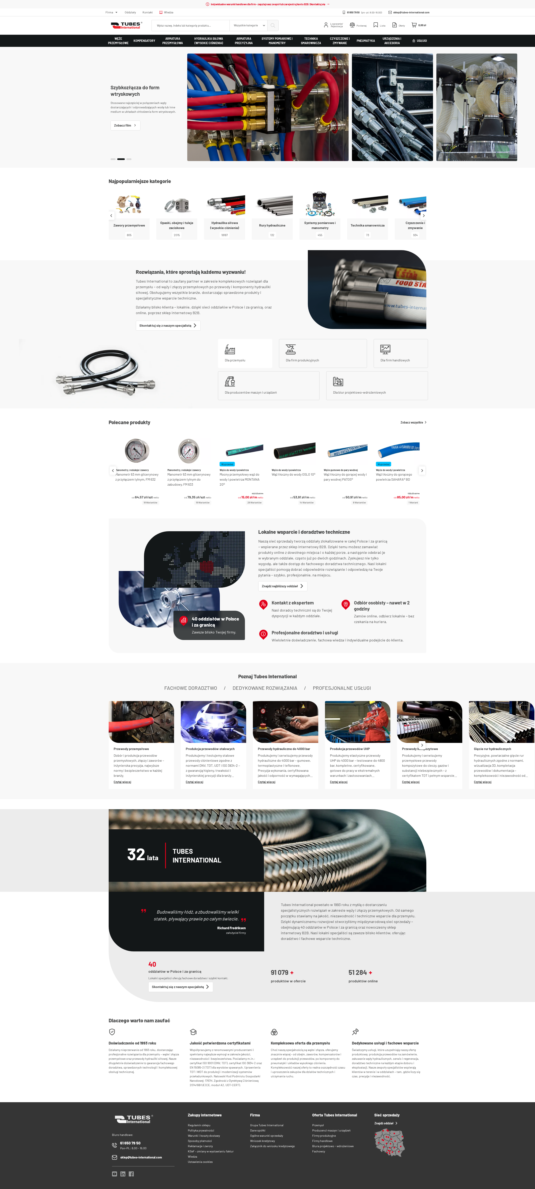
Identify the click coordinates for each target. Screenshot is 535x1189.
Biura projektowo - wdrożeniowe (333, 1146)
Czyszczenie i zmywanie (340, 41)
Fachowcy (318, 1151)
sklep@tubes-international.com (411, 12)
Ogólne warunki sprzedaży (266, 1135)
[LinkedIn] (122, 1175)
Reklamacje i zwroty (200, 1146)
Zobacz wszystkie (412, 422)
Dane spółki (257, 1130)
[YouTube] (114, 1175)
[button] (113, 159)
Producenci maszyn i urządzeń (331, 1130)
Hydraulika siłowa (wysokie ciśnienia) (208, 41)
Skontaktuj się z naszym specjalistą (165, 325)
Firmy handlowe (322, 1141)
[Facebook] (131, 1175)
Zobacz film (122, 125)
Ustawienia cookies (200, 1161)
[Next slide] (423, 215)
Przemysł (318, 1125)
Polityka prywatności (201, 1130)
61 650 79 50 (353, 12)
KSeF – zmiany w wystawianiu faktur (211, 1151)
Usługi (422, 40)
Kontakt (148, 12)
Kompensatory (144, 40)
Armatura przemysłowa (172, 41)
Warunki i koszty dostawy (204, 1135)
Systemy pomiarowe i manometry (277, 41)
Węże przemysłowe (118, 41)
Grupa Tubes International (266, 1125)
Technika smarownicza (311, 41)
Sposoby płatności (200, 1141)
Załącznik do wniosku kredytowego (272, 1146)
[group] (137, 470)
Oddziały (130, 12)
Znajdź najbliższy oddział (280, 586)
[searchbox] (191, 25)
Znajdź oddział (384, 1123)
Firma (109, 12)
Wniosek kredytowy (262, 1141)
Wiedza (168, 12)
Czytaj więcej (122, 782)
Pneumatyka (366, 40)
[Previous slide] (111, 215)
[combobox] (248, 25)
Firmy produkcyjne (324, 1135)
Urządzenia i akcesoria (392, 41)
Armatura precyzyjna (244, 41)
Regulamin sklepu (199, 1125)
